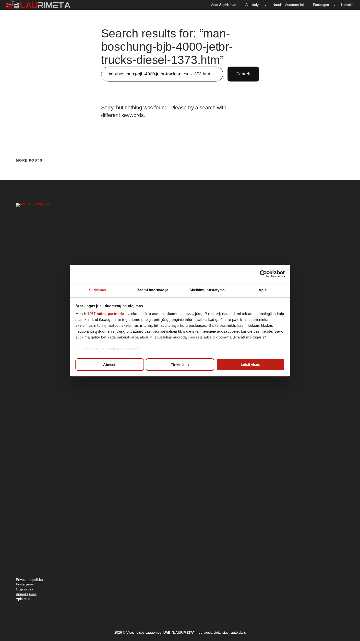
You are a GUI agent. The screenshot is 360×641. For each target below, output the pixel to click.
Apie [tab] (262, 290)
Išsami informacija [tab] (152, 290)
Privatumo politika (29, 580)
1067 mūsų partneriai (106, 314)
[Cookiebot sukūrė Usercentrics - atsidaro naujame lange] (263, 274)
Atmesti (109, 364)
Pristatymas (25, 584)
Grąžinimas (24, 589)
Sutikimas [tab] (97, 290)
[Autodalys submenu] (265, 5)
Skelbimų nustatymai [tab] (208, 290)
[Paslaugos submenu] (334, 5)
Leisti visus (250, 364)
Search (243, 73)
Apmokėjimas (26, 594)
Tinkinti (177, 364)
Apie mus (23, 599)
